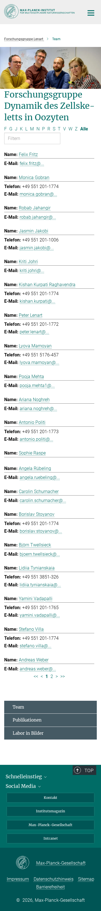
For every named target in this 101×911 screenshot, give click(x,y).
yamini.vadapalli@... (40, 615)
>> (62, 676)
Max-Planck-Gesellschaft (50, 825)
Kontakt (50, 797)
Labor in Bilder (28, 733)
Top (88, 770)
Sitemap (86, 879)
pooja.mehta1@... (37, 385)
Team (18, 707)
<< (36, 676)
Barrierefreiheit (50, 887)
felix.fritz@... (32, 163)
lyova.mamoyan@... (39, 362)
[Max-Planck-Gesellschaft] (26, 863)
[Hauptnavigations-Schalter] (91, 13)
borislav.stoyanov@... (41, 531)
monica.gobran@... (38, 194)
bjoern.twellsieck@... (40, 554)
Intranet (50, 838)
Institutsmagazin (50, 811)
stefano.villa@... (35, 645)
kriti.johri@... (32, 270)
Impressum (18, 879)
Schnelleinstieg (24, 776)
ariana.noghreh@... (38, 408)
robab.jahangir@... (38, 217)
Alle (84, 129)
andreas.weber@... (38, 669)
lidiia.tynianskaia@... (40, 584)
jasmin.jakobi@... (37, 247)
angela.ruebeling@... (40, 477)
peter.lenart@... (34, 331)
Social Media (21, 786)
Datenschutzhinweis (54, 879)
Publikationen (27, 720)
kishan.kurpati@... (37, 301)
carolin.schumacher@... (43, 500)
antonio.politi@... (36, 439)
